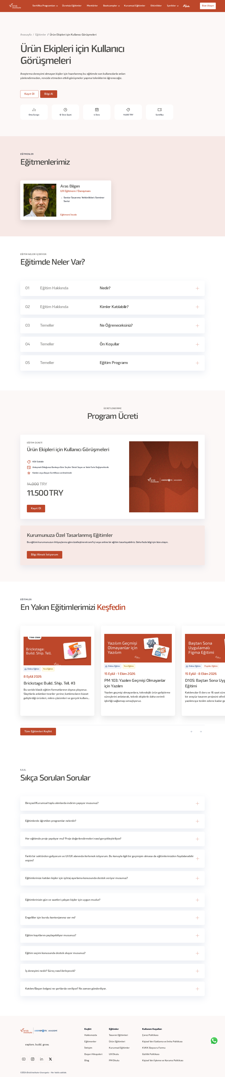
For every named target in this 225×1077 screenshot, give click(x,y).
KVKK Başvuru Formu (154, 1048)
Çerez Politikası (150, 1035)
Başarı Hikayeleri (93, 1054)
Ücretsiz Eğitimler (71, 6)
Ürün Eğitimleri (117, 1042)
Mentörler (92, 6)
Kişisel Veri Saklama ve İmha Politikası (162, 1042)
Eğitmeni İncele (68, 215)
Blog (86, 1061)
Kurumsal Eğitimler (134, 6)
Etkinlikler (156, 6)
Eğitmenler (90, 1042)
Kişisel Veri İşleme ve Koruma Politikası (162, 1061)
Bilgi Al (48, 94)
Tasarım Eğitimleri (118, 1035)
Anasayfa (26, 35)
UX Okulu (114, 1054)
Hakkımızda (90, 1035)
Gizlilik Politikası (150, 1054)
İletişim (88, 1048)
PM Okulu (114, 1061)
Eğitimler (40, 35)
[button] (44, 6)
